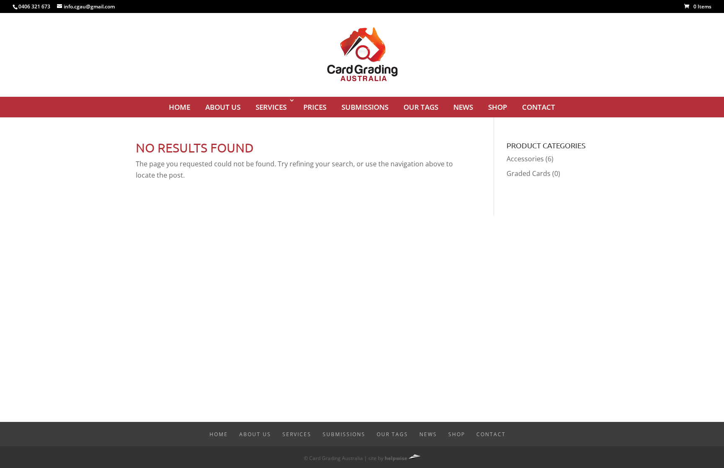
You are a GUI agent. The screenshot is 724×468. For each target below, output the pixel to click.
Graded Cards (529, 173)
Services (271, 107)
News (463, 107)
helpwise (396, 458)
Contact (538, 107)
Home (179, 107)
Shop (497, 107)
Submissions (364, 107)
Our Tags (420, 107)
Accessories (525, 158)
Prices (314, 107)
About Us (222, 107)
